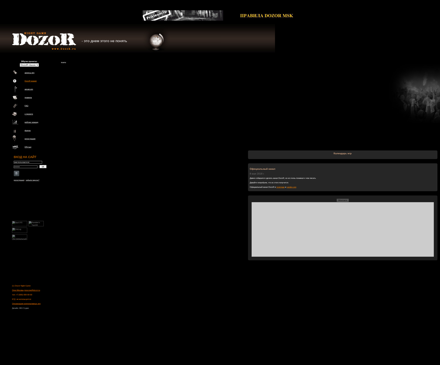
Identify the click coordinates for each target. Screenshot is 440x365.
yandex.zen (291, 187)
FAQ (26, 106)
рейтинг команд (31, 122)
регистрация (30, 139)
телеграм (280, 187)
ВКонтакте (342, 200)
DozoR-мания (31, 81)
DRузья (28, 147)
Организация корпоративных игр (26, 304)
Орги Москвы (18, 290)
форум (28, 130)
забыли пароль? (32, 180)
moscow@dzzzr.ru (32, 290)
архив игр (29, 89)
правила (28, 97)
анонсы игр (29, 73)
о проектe (29, 114)
